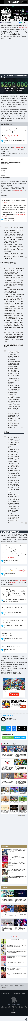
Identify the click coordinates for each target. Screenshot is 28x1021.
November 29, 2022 (9, 142)
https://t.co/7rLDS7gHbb (19, 571)
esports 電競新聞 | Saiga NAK (14, 1004)
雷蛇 (21, 815)
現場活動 (2, 22)
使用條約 (16, 985)
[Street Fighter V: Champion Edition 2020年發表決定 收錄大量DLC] (7, 908)
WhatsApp (3, 729)
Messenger (8, 729)
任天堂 (3, 715)
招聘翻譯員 (4, 987)
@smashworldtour (18, 190)
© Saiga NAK (14, 1012)
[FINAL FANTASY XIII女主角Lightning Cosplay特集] (20, 922)
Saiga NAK (14, 2)
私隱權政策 (22, 985)
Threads (19, 729)
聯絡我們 (11, 985)
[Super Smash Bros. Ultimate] (14, 684)
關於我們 (6, 985)
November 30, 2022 (9, 562)
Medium (26, 178)
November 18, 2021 (9, 220)
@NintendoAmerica (9, 202)
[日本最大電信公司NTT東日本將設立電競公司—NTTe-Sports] (20, 893)
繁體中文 (23, 1)
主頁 (2, 985)
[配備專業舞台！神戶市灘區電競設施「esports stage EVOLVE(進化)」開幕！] (7, 922)
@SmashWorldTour (18, 147)
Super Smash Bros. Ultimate (12, 691)
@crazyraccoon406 (20, 580)
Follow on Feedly (7, 737)
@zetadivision (13, 582)
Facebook (14, 729)
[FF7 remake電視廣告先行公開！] (20, 908)
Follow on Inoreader (20, 737)
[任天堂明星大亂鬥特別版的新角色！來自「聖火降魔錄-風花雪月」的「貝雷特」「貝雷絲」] (7, 893)
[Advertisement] (14, 58)
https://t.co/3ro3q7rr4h (14, 136)
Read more (22, 706)
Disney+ (25, 815)
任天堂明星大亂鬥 (9, 715)
